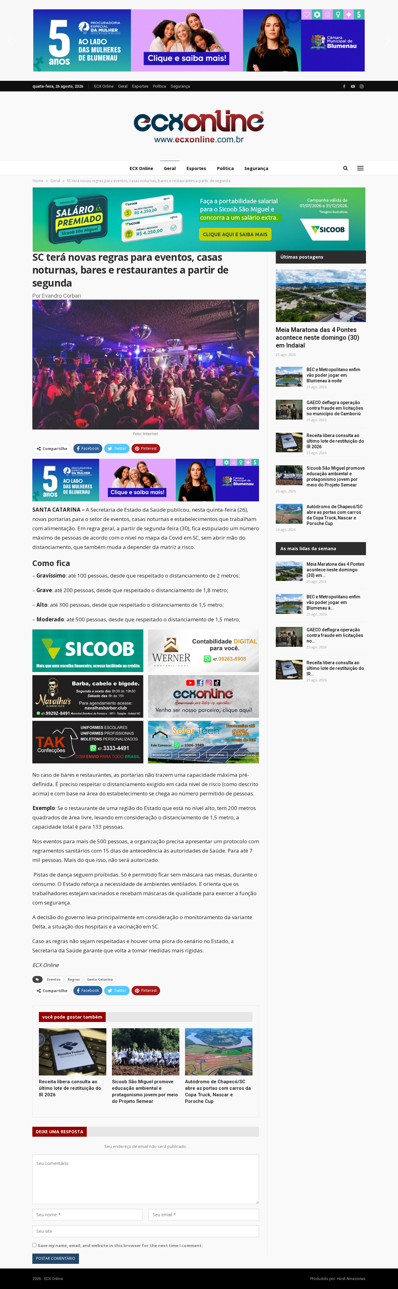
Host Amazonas (351, 1278)
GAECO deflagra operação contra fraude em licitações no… (335, 635)
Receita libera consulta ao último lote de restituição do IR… (335, 668)
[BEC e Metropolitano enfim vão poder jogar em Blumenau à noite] (289, 377)
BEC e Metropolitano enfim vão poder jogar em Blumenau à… (333, 602)
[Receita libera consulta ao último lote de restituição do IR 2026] (72, 1051)
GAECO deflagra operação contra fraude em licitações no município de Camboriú (335, 408)
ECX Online (103, 86)
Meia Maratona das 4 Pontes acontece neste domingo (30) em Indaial (317, 337)
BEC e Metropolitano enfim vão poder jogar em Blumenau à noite (333, 375)
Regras (74, 979)
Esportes (140, 86)
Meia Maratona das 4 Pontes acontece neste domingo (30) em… (335, 570)
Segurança (180, 86)
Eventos (54, 979)
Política (159, 86)
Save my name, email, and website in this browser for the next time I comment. (120, 1245)
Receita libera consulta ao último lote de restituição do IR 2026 (335, 441)
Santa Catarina (100, 979)
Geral (122, 86)
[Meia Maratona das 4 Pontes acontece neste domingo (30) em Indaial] (321, 295)
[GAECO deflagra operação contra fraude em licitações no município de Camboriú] (289, 410)
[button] (199, 40)
